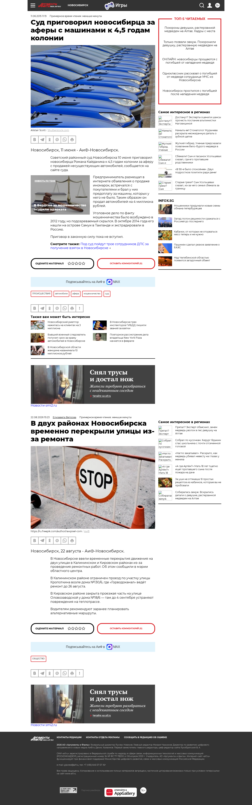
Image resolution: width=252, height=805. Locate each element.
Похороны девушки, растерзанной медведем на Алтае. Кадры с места (189, 29)
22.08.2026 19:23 (40, 417)
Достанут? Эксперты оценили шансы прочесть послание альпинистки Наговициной (198, 120)
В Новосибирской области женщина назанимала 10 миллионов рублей (64, 350)
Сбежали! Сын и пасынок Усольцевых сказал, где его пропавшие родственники (198, 159)
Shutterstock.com (58, 130)
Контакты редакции (69, 737)
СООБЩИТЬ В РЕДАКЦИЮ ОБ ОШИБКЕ (145, 737)
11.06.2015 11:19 (38, 16)
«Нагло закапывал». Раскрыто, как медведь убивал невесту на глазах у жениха (197, 456)
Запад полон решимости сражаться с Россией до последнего (197, 220)
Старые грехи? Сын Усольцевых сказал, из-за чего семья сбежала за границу (197, 185)
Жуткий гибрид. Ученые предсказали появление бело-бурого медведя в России (198, 146)
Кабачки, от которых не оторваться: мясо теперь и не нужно (196, 233)
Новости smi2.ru (44, 405)
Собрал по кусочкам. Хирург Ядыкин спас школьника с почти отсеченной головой (198, 443)
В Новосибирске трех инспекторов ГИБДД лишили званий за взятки (128, 325)
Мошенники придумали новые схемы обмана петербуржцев (197, 207)
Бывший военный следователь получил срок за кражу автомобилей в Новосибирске (67, 337)
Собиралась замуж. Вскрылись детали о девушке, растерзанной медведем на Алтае (195, 495)
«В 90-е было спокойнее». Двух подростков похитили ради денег (196, 171)
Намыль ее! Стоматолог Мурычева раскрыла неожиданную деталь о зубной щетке (196, 133)
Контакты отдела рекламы (103, 737)
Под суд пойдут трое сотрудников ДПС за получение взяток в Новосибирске (99, 246)
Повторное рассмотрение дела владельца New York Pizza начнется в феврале (129, 337)
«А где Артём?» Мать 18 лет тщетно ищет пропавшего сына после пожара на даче (196, 469)
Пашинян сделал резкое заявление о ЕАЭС (197, 246)
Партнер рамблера (90, 790)
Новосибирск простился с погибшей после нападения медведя (190, 92)
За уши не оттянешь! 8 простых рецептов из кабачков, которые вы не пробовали (198, 482)
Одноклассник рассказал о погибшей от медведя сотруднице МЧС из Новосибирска (189, 77)
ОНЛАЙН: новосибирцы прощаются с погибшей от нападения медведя (189, 61)
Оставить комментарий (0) (126, 263)
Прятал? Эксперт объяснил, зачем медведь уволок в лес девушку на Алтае (196, 430)
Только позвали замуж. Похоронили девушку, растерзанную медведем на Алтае (190, 45)
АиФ (87, 531)
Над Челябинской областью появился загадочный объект (192, 259)
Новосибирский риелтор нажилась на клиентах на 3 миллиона (64, 325)
